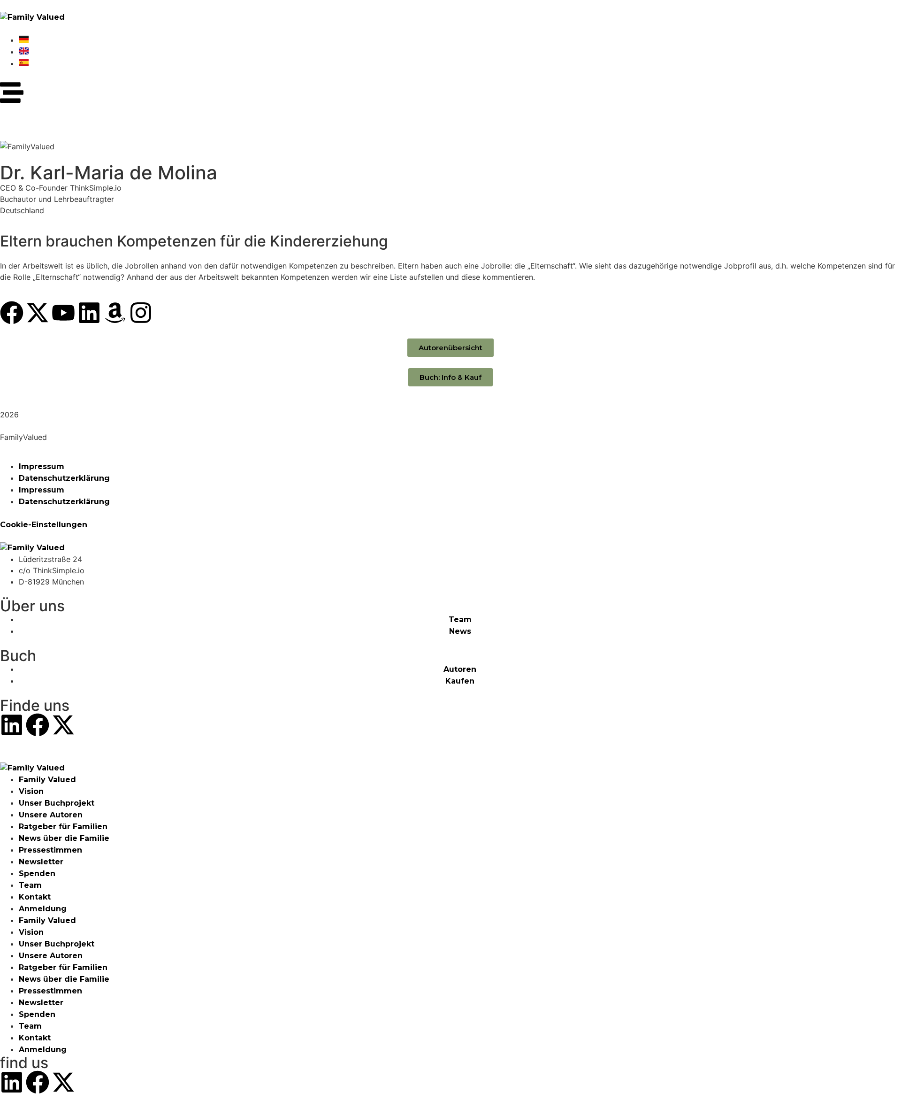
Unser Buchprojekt (56, 803)
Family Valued (47, 779)
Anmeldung (43, 908)
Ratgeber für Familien (63, 826)
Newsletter (41, 861)
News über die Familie (64, 838)
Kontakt (35, 897)
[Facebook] (11, 312)
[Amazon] (115, 312)
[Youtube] (63, 312)
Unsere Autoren (51, 814)
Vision (31, 791)
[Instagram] (141, 312)
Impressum (41, 466)
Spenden (37, 873)
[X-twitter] (37, 312)
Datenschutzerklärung (64, 478)
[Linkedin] (89, 312)
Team (30, 885)
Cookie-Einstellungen (43, 524)
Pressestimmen (50, 850)
